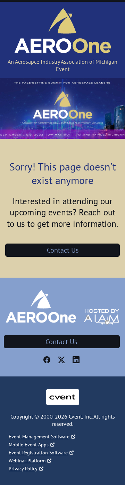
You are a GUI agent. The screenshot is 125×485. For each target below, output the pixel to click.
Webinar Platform (27, 461)
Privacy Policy (23, 469)
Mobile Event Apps (29, 445)
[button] (48, 361)
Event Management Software (39, 437)
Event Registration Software (38, 453)
